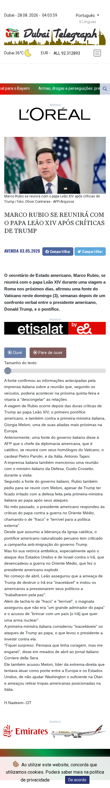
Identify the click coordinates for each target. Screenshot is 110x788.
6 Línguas (87, 21)
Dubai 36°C (14, 53)
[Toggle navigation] (98, 53)
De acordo (77, 780)
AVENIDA (11, 251)
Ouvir (17, 352)
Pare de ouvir (50, 352)
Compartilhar (59, 251)
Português (86, 15)
